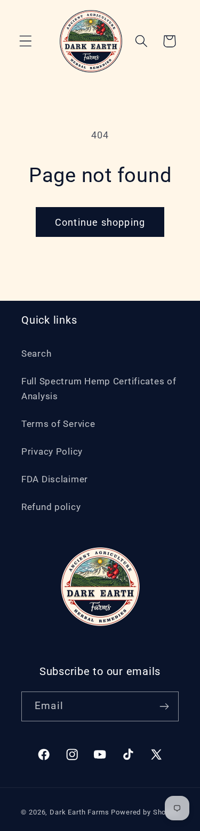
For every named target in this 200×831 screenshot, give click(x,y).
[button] (26, 41)
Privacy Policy (52, 451)
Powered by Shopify (145, 812)
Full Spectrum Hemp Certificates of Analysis (98, 388)
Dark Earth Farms (79, 812)
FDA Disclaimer (54, 479)
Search (36, 353)
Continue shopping (100, 222)
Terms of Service (58, 423)
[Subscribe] (164, 706)
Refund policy (51, 506)
